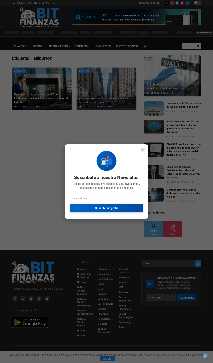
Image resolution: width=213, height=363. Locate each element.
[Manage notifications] (205, 355)
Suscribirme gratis (106, 208)
